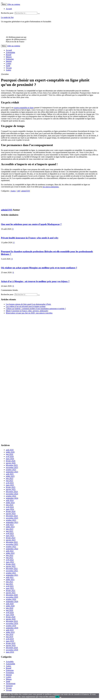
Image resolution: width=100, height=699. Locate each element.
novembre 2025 (12, 467)
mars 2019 (10, 641)
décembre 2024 (12, 492)
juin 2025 (9, 478)
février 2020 (10, 617)
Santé (8, 66)
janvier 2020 (10, 619)
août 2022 (10, 551)
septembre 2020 (12, 601)
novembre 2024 (12, 494)
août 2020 (10, 604)
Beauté (8, 55)
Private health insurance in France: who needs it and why (29, 238)
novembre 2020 (12, 597)
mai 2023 (9, 531)
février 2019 (10, 643)
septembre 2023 (12, 522)
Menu (4, 4)
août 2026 (10, 450)
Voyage (9, 68)
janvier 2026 (10, 463)
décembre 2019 (12, 621)
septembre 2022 (12, 549)
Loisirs (8, 63)
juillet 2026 (10, 452)
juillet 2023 (10, 527)
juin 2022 (9, 555)
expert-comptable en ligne (24, 108)
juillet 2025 (10, 476)
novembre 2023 (12, 518)
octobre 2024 (11, 496)
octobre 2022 (11, 547)
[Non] (60, 697)
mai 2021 (9, 584)
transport (9, 686)
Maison (9, 57)
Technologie (10, 684)
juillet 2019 (10, 632)
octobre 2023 (11, 520)
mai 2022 (9, 558)
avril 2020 (10, 612)
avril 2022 (10, 560)
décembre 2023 (12, 516)
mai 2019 (9, 637)
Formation (10, 673)
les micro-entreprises (50, 187)
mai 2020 (9, 610)
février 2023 (10, 538)
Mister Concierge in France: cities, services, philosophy (27, 311)
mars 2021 (10, 588)
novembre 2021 (12, 571)
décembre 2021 (12, 569)
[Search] (39, 13)
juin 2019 (9, 634)
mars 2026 (10, 459)
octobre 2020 (11, 599)
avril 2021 (10, 586)
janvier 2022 (10, 566)
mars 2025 (10, 485)
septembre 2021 (12, 575)
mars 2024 (10, 509)
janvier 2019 (10, 645)
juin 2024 (9, 505)
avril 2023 (10, 533)
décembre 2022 (12, 542)
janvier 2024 (10, 514)
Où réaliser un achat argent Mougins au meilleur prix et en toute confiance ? (39, 267)
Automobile (10, 52)
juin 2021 (9, 582)
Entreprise (10, 59)
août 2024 (10, 500)
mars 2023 (10, 536)
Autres (8, 70)
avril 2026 (10, 456)
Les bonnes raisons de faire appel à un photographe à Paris (28, 304)
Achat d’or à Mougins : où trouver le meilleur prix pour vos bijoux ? (35, 281)
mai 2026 (9, 454)
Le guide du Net (7, 17)
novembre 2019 (12, 623)
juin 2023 (9, 529)
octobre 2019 (11, 626)
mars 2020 (10, 615)
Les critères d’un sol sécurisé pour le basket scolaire (25, 306)
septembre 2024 (12, 498)
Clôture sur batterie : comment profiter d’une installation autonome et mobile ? (36, 309)
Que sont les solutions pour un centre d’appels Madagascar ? (31, 224)
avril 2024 (10, 507)
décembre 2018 (12, 648)
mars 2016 (10, 652)
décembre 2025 (12, 465)
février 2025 (10, 487)
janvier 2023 (10, 540)
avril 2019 (10, 639)
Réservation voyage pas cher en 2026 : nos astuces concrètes (29, 313)
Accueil (9, 9)
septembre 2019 (12, 628)
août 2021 (10, 577)
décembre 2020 (12, 595)
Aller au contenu (13, 4)
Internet (9, 61)
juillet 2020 (10, 606)
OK (57, 697)
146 (18, 191)
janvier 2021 (10, 593)
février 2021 (10, 590)
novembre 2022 (12, 544)
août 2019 (10, 630)
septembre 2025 (12, 472)
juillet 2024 (10, 503)
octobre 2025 (11, 470)
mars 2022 (10, 562)
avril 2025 (10, 483)
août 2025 (10, 474)
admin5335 (25, 191)
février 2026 (10, 461)
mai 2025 (9, 481)
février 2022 (10, 564)
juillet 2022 (10, 553)
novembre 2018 (12, 650)
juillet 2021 (10, 579)
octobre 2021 (11, 573)
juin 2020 (9, 608)
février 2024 (10, 511)
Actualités (10, 662)
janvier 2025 (10, 489)
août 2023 (10, 525)
